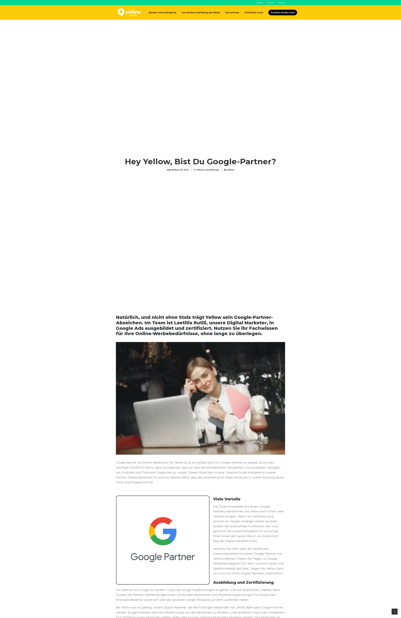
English (259, 2)
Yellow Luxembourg (208, 169)
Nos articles (232, 12)
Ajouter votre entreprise (162, 12)
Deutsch (270, 2)
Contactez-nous (253, 12)
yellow (230, 169)
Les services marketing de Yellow (201, 12)
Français (281, 2)
